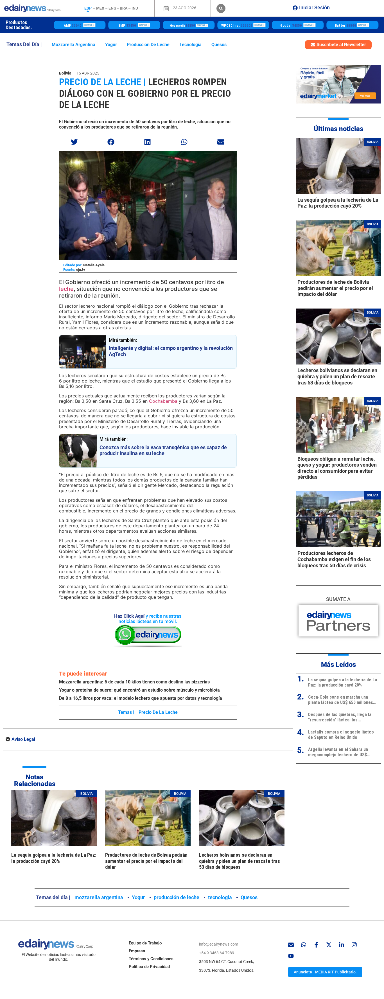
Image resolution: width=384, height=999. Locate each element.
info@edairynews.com (218, 944)
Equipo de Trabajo (145, 943)
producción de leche (148, 44)
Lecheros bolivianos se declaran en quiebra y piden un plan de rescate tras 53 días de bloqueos (239, 861)
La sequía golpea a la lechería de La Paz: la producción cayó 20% (53, 858)
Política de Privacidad (149, 966)
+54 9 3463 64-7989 (216, 953)
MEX (100, 8)
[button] (220, 8)
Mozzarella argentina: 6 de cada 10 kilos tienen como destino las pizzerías (134, 682)
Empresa (137, 950)
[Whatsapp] (303, 944)
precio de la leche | (102, 81)
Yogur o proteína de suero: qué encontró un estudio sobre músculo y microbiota (139, 690)
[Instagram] (354, 944)
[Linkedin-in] (341, 944)
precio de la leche (158, 712)
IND (135, 8)
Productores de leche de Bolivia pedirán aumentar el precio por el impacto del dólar (146, 861)
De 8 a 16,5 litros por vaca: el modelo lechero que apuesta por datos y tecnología (140, 698)
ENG (112, 8)
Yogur (111, 44)
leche (66, 288)
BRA (123, 8)
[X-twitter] (329, 944)
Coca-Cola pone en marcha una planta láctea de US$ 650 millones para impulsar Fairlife (340, 699)
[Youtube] (291, 956)
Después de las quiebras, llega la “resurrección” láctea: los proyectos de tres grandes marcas (341, 717)
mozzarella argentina (73, 44)
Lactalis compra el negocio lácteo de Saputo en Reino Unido (341, 734)
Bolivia (65, 73)
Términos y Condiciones (151, 958)
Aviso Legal (23, 739)
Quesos (219, 44)
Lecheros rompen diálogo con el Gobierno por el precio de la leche (145, 93)
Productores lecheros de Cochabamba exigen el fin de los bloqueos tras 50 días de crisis (334, 559)
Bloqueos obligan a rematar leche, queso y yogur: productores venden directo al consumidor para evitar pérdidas (337, 468)
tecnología (190, 44)
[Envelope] (291, 944)
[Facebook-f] (316, 944)
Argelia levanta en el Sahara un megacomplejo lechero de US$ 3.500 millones (338, 752)
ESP (88, 8)
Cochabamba (162, 401)
